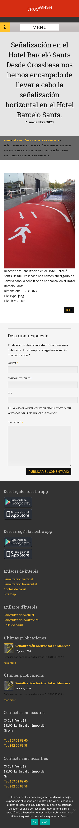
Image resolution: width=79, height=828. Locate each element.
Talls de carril (13, 625)
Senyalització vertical (19, 615)
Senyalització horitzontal (21, 620)
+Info (45, 822)
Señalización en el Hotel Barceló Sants (35, 140)
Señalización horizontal (20, 584)
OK (34, 822)
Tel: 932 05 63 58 (16, 745)
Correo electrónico (19, 378)
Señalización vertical (18, 579)
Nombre (12, 363)
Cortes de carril (15, 589)
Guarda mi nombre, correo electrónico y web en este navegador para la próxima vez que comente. (39, 411)
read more (10, 662)
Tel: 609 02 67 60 (16, 740)
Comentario (15, 422)
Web (10, 393)
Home (7, 140)
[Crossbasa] (40, 9)
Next (69, 310)
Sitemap (10, 594)
